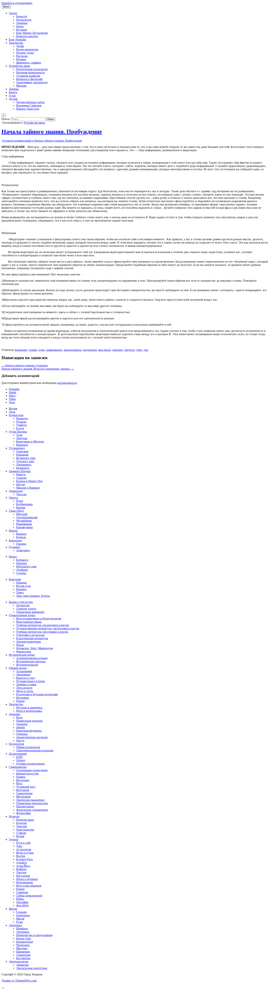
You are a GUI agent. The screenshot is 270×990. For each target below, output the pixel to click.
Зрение (20, 727)
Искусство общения (28, 885)
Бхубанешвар (24, 504)
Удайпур (21, 425)
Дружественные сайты (30, 102)
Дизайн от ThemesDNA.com (19, 980)
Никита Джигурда (27, 108)
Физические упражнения (32, 809)
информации (54, 349)
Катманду (22, 559)
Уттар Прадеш (18, 431)
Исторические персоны (31, 661)
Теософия (22, 902)
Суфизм (21, 832)
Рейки (20, 898)
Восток (20, 856)
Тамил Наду (16, 510)
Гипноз (20, 760)
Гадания (21, 912)
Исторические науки (22, 654)
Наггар (20, 484)
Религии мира (25, 819)
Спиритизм (23, 954)
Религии (14, 816)
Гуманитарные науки (22, 615)
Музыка (21, 59)
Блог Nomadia (17, 39)
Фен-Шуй (22, 905)
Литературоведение (28, 641)
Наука (20, 26)
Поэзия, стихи (25, 52)
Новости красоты (27, 36)
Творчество (16, 42)
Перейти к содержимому (17, 3)
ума (145, 349)
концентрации (73, 349)
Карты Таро (23, 938)
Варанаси (22, 444)
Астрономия (24, 671)
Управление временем (30, 611)
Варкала (21, 533)
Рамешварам (24, 524)
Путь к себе (23, 842)
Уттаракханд (17, 448)
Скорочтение (24, 793)
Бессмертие (23, 958)
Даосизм (21, 826)
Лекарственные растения (32, 737)
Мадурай (21, 514)
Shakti (12, 392)
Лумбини (22, 569)
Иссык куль (23, 585)
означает (117, 349)
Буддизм (21, 823)
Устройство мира (19, 65)
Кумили (21, 537)
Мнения (21, 85)
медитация (90, 349)
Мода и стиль (24, 691)
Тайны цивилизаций (29, 895)
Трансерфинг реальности (32, 82)
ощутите (129, 349)
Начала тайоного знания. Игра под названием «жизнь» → (37, 368)
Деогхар (21, 494)
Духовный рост (25, 786)
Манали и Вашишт (28, 487)
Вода (19, 717)
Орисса (13, 497)
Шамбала (22, 928)
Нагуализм (23, 875)
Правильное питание (29, 720)
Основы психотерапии (30, 763)
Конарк (20, 507)
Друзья (13, 98)
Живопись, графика (28, 62)
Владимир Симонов (28, 105)
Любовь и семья (26, 684)
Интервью (22, 697)
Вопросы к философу (29, 79)
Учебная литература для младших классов (42, 625)
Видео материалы (27, 49)
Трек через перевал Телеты (33, 595)
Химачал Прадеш (19, 471)
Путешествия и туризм (30, 681)
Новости (21, 16)
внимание (21, 349)
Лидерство (23, 605)
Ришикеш (22, 454)
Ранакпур (22, 418)
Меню (6, 6)
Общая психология (28, 747)
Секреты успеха (26, 608)
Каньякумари (24, 527)
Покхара (21, 563)
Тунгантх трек (25, 461)
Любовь (14, 89)
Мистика (21, 948)
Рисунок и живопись (29, 707)
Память (20, 776)
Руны (19, 921)
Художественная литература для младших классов (47, 628)
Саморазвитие (18, 766)
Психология (23, 19)
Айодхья (21, 438)
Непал (13, 556)
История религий (27, 664)
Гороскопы (23, 915)
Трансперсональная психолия (34, 750)
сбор (139, 349)
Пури (19, 500)
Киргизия (15, 579)
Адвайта (21, 862)
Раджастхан (16, 415)
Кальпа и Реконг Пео (29, 481)
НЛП (19, 757)
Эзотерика (15, 925)
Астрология (23, 849)
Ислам (20, 836)
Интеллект (23, 780)
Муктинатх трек (26, 566)
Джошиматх (23, 464)
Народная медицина (29, 730)
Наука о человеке (27, 879)
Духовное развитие (28, 75)
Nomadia (14, 389)
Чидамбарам (24, 520)
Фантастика (23, 651)
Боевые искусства (27, 773)
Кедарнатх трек (25, 458)
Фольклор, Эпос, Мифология (34, 648)
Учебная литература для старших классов (42, 631)
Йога (19, 783)
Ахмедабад (23, 550)
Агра (19, 434)
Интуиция (22, 790)
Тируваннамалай (26, 517)
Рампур (21, 474)
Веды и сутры (25, 852)
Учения (13, 839)
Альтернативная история (31, 658)
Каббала (21, 869)
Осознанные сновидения (31, 770)
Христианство (25, 829)
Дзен (19, 846)
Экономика (23, 674)
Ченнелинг (23, 945)
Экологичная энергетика (31, 968)
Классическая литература (32, 638)
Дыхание (22, 724)
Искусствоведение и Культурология (38, 618)
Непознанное (24, 882)
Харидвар (22, 451)
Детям (20, 46)
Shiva (12, 395)
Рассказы (22, 56)
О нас (12, 95)
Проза (20, 644)
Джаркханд (16, 491)
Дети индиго (24, 687)
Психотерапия (18, 753)
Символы (22, 892)
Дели (12, 411)
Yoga (12, 402)
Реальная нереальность (30, 72)
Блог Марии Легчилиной (32, 32)
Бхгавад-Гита (24, 859)
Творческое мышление (30, 799)
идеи (42, 349)
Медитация (23, 796)
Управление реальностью (32, 803)
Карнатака (15, 540)
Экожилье (22, 964)
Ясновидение (24, 941)
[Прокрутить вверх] (2, 987)
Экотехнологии (18, 961)
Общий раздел (18, 668)
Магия (13, 908)
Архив (13, 13)
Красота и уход (25, 677)
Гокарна (21, 543)
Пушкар (21, 421)
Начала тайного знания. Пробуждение (51, 131)
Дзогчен (21, 872)
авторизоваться (67, 382)
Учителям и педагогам (30, 635)
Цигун (20, 740)
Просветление (25, 806)
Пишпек (21, 582)
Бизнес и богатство (21, 602)
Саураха (21, 573)
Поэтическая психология (31, 69)
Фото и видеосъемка (29, 710)
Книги (13, 92)
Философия (23, 813)
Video (12, 399)
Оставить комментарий (42, 140)
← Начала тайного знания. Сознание (24, 365)
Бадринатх (22, 467)
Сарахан (21, 477)
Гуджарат (14, 547)
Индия (13, 408)
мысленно (104, 349)
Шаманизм (23, 951)
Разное (20, 701)
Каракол (21, 589)
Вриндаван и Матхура (30, 441)
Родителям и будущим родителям (37, 694)
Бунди (20, 428)
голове (33, 349)
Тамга (20, 592)
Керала (13, 530)
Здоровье (22, 23)
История (21, 29)
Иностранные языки (29, 621)
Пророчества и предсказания (34, 935)
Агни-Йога (23, 865)
